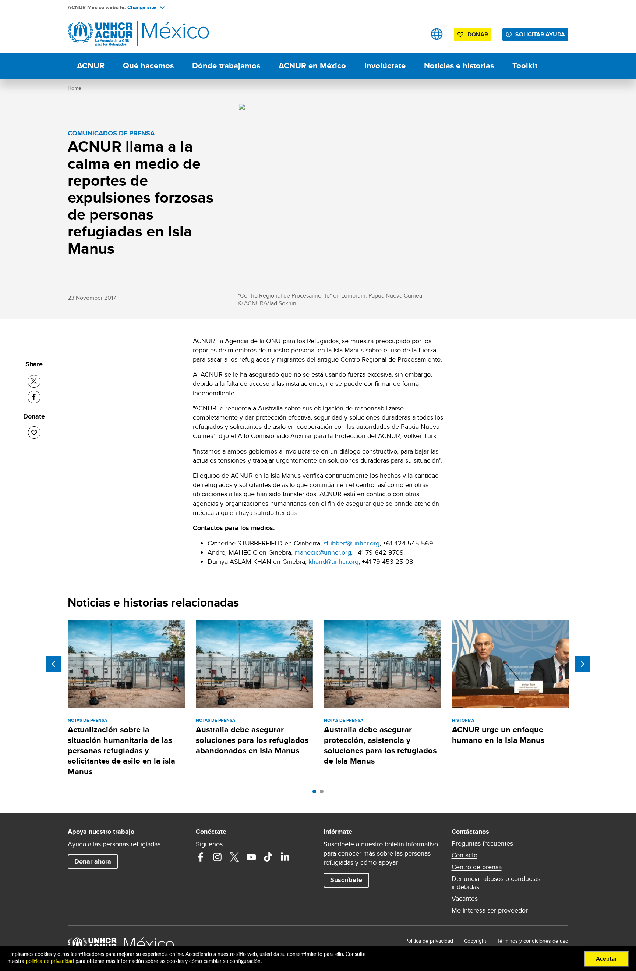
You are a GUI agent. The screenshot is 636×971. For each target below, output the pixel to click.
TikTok (268, 857)
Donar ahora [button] (92, 861)
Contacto (464, 855)
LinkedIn (285, 857)
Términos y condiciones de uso (532, 941)
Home (74, 88)
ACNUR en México (312, 66)
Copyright (475, 941)
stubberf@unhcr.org (351, 543)
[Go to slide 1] (316, 793)
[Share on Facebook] (34, 397)
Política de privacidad (429, 941)
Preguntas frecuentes (482, 843)
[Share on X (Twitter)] (34, 381)
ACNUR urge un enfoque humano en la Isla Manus (498, 734)
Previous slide (53, 664)
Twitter (234, 857)
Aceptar (606, 959)
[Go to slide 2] (323, 793)
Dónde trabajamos (226, 66)
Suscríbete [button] (346, 880)
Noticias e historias (459, 66)
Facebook (200, 857)
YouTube (251, 857)
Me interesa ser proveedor (490, 910)
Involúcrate (385, 66)
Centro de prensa (477, 867)
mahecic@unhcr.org (322, 552)
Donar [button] (477, 34)
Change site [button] (141, 7)
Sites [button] (437, 34)
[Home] (119, 34)
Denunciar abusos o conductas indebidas (496, 883)
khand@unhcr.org (333, 561)
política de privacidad (50, 961)
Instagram (217, 857)
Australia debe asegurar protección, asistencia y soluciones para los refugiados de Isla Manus (380, 745)
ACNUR (91, 66)
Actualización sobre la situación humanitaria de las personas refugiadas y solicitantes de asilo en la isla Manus (121, 750)
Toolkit (524, 66)
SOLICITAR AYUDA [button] (540, 34)
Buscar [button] (413, 34)
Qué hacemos (148, 66)
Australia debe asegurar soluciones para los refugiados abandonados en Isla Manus (252, 740)
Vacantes (465, 898)
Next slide (582, 664)
